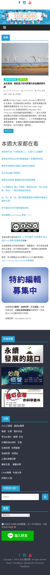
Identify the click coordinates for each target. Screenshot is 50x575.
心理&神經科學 (9, 459)
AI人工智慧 (7, 426)
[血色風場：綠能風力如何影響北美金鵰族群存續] (25, 45)
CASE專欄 (6, 473)
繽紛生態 (23, 79)
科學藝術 (16, 448)
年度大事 (17, 473)
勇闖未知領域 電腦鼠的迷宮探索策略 (18, 180)
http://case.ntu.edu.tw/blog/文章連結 (18, 260)
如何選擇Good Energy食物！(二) (16, 215)
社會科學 (7, 448)
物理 (4, 431)
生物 (20, 442)
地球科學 (6, 453)
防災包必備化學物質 (11, 173)
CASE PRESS (28, 91)
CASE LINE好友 (18, 524)
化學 (10, 431)
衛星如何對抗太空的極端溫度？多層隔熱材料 (22, 159)
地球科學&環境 (10, 79)
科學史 (15, 453)
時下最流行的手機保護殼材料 (15, 208)
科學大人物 (7, 478)
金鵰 (9, 94)
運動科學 (17, 464)
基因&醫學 (19, 426)
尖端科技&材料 (9, 442)
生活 (21, 437)
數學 (16, 437)
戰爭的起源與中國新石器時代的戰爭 (18, 166)
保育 (39, 91)
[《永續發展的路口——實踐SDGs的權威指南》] (22, 347)
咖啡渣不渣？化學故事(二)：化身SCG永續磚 (22, 152)
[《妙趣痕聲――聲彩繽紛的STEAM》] (22, 369)
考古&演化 (7, 437)
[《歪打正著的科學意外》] (22, 391)
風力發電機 (16, 94)
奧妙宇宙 (18, 431)
